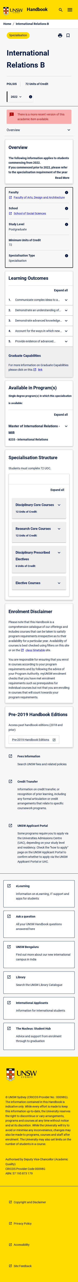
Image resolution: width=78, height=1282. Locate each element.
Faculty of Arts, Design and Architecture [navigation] (39, 197)
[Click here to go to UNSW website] (13, 12)
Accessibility (22, 1244)
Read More (62, 178)
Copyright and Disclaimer (30, 1202)
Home (7, 23)
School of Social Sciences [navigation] (30, 213)
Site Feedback (23, 1266)
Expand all (61, 290)
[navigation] (34, 740)
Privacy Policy (23, 1223)
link (40, 369)
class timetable (35, 650)
